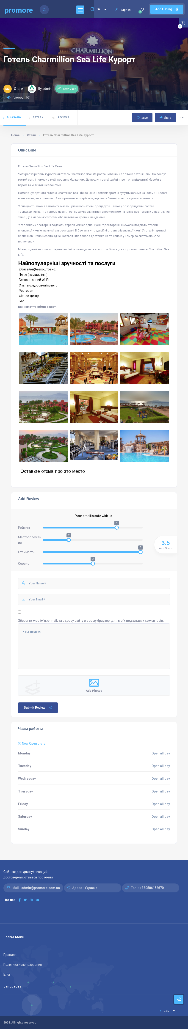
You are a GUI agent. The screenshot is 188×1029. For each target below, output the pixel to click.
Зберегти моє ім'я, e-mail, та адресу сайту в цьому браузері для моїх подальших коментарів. (91, 620)
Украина (91, 888)
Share (167, 117)
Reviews (63, 117)
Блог (7, 974)
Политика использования (22, 964)
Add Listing (164, 9)
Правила (10, 955)
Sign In (125, 9)
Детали (38, 117)
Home (15, 135)
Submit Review (34, 707)
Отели (31, 135)
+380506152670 (152, 888)
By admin (45, 89)
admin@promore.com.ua (40, 888)
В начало (14, 117)
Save (144, 117)
